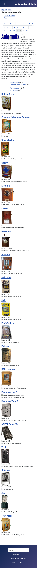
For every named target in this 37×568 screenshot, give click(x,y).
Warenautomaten (15, 88)
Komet (4, 208)
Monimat (5, 185)
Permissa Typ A (9, 392)
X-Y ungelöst (14, 90)
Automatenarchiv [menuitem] (9, 16)
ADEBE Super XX (9, 424)
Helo (3, 300)
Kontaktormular (16, 562)
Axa (3, 493)
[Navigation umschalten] (2, 4)
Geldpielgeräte (14, 82)
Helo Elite (6, 277)
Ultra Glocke (7, 140)
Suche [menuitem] (6, 18)
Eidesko (5, 346)
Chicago (5, 470)
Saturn (4, 162)
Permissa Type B (9, 401)
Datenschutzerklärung (18, 558)
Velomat (5, 254)
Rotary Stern (7, 94)
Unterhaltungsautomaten (18, 84)
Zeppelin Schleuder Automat (15, 117)
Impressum (15, 554)
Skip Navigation (6, 10)
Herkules (6, 231)
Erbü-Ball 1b (7, 323)
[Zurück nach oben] (34, 565)
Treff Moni (6, 516)
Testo (4, 447)
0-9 (27, 30)
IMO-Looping (8, 369)
